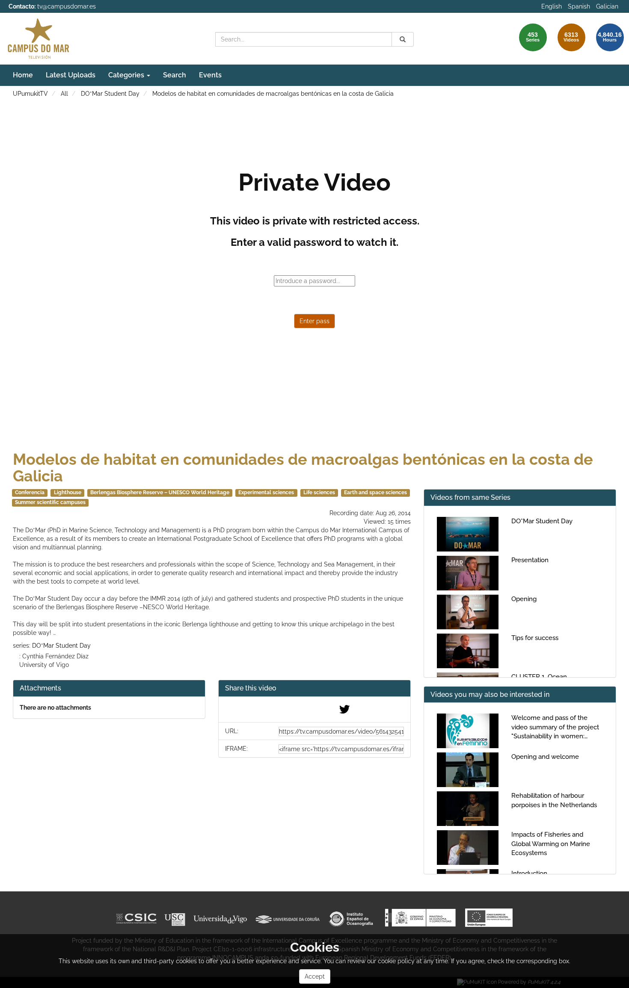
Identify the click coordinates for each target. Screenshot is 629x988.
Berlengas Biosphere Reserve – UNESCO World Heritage (159, 492)
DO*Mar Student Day (110, 93)
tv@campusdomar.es (66, 6)
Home (23, 75)
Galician (607, 6)
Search (174, 75)
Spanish (579, 6)
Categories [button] (127, 75)
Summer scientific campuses (50, 502)
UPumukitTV (30, 93)
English (551, 6)
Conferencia (30, 492)
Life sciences (319, 492)
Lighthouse (67, 492)
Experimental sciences (266, 492)
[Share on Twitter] (344, 711)
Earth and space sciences (375, 492)
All (64, 93)
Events (210, 75)
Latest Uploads (70, 75)
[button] (314, 688)
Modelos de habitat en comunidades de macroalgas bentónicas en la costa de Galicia (273, 93)
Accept (315, 976)
